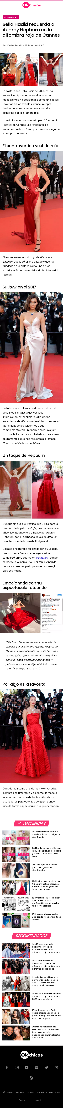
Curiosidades (11, 17)
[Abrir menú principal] (4, 5)
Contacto (23, 1100)
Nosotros (39, 1100)
